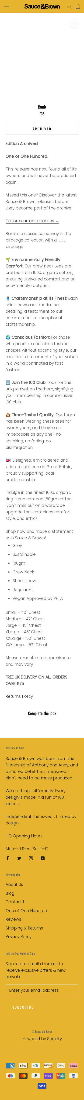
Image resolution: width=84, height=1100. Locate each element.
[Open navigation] (6, 6)
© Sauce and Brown (42, 1031)
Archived (42, 128)
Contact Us (17, 902)
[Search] (69, 6)
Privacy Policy (19, 936)
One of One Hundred (26, 910)
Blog (10, 893)
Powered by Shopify (42, 1039)
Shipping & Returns (24, 928)
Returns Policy (19, 696)
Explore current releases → (32, 221)
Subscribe (23, 1007)
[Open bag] (78, 6)
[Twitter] (19, 858)
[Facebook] (8, 858)
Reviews (13, 919)
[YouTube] (43, 858)
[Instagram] (31, 858)
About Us (14, 884)
